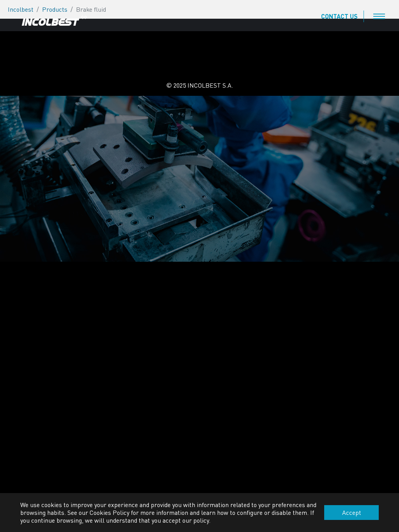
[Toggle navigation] (379, 16)
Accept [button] (351, 512)
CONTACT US (339, 16)
